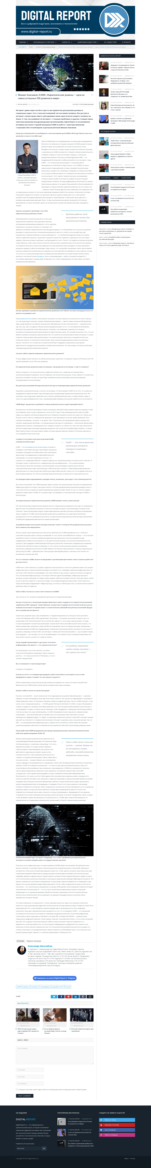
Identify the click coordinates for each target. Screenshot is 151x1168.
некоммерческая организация (36, 447)
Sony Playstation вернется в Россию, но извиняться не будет (123, 188)
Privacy (132, 1158)
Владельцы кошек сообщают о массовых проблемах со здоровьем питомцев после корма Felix (116, 231)
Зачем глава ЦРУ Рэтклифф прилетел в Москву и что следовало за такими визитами (121, 94)
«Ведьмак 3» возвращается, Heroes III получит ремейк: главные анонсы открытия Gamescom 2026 (123, 67)
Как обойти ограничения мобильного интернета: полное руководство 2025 (121, 211)
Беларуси (40, 256)
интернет (34, 987)
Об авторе (20, 941)
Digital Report (23, 104)
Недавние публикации (34, 941)
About (126, 1158)
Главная (22, 42)
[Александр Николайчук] (21, 954)
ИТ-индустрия (110, 42)
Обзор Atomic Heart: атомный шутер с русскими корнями (123, 169)
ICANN (19, 987)
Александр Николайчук (40, 946)
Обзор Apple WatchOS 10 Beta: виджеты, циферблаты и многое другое (121, 156)
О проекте (126, 42)
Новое (115, 178)
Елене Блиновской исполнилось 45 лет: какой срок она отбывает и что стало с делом (123, 107)
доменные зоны (26, 319)
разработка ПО (57, 987)
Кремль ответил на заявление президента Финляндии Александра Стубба (123, 121)
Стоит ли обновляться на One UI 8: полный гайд (122, 199)
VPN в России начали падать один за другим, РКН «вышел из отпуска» (28, 1031)
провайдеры (45, 987)
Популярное (105, 178)
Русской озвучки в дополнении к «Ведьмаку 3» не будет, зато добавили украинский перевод (122, 81)
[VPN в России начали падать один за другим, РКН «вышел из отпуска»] (28, 1016)
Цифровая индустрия (87, 42)
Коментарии (126, 178)
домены (26, 987)
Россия (67, 987)
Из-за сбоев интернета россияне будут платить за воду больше (55, 1031)
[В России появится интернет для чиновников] (82, 1016)
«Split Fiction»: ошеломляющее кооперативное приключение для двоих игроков (122, 143)
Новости (66, 42)
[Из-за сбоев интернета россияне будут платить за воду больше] (55, 1016)
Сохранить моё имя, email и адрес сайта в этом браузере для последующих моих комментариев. (52, 1090)
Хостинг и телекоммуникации (83, 104)
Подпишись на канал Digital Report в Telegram (55, 978)
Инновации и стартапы (43, 42)
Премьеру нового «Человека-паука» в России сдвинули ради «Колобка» (116, 244)
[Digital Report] (75, 19)
